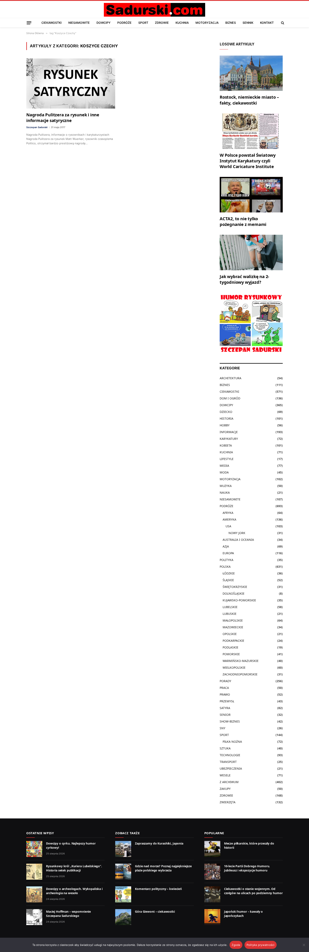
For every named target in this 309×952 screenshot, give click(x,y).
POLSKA (225, 567)
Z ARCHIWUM (229, 782)
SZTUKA (225, 748)
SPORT (143, 22)
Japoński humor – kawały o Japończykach (243, 914)
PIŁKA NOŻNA (232, 742)
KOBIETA (226, 445)
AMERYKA (229, 519)
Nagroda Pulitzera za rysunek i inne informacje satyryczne (62, 117)
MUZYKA (226, 486)
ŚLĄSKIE (228, 580)
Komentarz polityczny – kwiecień (158, 889)
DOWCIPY (103, 22)
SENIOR (225, 715)
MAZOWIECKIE (233, 627)
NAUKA (225, 493)
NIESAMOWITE (79, 22)
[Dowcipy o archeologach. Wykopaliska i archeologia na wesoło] (34, 894)
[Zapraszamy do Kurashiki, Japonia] (123, 849)
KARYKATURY (229, 439)
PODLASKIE (230, 647)
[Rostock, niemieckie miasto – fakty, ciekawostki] (251, 73)
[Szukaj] (282, 22)
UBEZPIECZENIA (231, 768)
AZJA (226, 546)
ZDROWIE (162, 22)
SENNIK (248, 22)
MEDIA (224, 466)
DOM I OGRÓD (230, 398)
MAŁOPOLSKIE (233, 620)
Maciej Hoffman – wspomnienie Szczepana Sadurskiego (68, 914)
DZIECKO (226, 412)
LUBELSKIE (230, 607)
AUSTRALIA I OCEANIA (238, 540)
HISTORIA (226, 418)
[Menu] (29, 23)
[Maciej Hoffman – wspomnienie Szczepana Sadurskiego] (34, 917)
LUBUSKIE (229, 614)
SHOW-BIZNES (230, 721)
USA (228, 526)
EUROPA (228, 553)
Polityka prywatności (261, 945)
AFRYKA (228, 513)
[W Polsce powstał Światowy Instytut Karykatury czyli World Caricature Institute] (251, 131)
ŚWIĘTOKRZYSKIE (235, 587)
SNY (222, 728)
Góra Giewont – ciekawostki (155, 912)
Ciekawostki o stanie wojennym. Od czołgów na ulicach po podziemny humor (253, 891)
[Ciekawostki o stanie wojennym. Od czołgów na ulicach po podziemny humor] (212, 894)
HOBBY (225, 425)
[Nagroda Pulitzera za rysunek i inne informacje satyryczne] (70, 83)
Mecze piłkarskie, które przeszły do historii (249, 845)
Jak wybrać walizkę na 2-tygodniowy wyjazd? (244, 279)
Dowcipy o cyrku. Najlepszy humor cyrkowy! (71, 845)
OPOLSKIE (230, 634)
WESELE (225, 775)
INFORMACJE (229, 432)
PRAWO (225, 694)
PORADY (225, 681)
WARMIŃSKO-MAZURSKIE (241, 661)
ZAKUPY (225, 789)
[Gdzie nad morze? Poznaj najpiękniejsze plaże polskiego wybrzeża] (123, 872)
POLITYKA (226, 560)
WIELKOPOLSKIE (234, 668)
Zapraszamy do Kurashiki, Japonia (159, 843)
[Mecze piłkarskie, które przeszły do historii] (212, 849)
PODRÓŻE (124, 22)
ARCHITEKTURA (230, 378)
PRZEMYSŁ (227, 701)
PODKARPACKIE (233, 641)
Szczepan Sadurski (37, 127)
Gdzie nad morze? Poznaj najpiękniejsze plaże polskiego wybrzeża (163, 868)
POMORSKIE (231, 654)
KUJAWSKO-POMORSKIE (239, 600)
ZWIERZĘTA (227, 802)
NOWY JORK (236, 533)
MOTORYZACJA (207, 22)
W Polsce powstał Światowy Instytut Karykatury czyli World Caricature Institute (248, 160)
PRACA (224, 688)
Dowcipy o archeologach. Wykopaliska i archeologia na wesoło (74, 891)
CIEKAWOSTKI (51, 22)
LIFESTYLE (227, 459)
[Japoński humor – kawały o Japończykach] (212, 917)
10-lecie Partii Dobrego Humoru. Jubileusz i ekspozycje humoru (247, 868)
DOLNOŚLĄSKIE (233, 593)
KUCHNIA (182, 22)
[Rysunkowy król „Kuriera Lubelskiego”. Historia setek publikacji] (34, 872)
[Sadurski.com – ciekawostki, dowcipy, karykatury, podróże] (154, 10)
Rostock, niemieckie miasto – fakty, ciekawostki (249, 100)
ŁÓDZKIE (229, 573)
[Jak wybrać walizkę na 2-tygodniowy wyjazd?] (251, 252)
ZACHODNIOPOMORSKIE (240, 674)
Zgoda (236, 945)
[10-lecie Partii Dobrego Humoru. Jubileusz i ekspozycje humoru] (212, 872)
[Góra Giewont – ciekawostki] (123, 917)
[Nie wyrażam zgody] (304, 945)
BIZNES (230, 22)
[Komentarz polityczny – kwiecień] (123, 894)
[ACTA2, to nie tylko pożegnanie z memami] (251, 194)
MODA (224, 472)
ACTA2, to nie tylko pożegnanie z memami (243, 221)
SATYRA (225, 708)
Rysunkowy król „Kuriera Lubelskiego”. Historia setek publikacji (74, 868)
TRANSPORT (228, 762)
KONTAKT (267, 22)
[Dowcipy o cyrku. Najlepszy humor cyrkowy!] (34, 849)
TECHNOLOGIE (230, 755)
